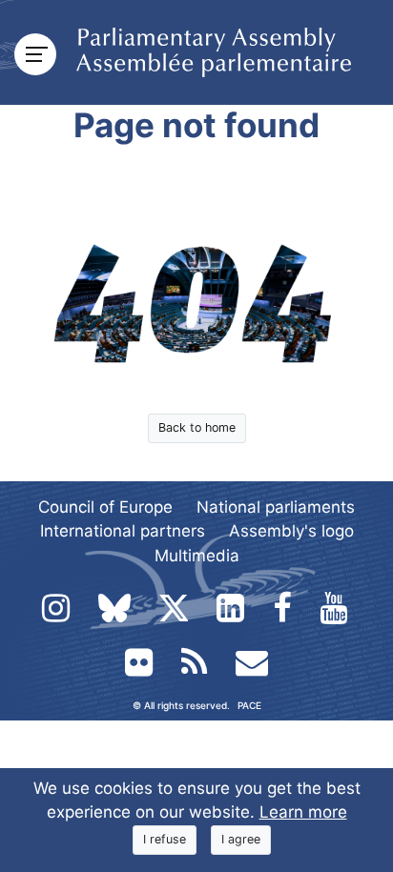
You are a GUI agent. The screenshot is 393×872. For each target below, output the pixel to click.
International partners (122, 530)
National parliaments (275, 507)
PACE (249, 705)
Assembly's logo (291, 530)
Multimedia (197, 555)
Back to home (197, 427)
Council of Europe (105, 507)
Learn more (303, 811)
